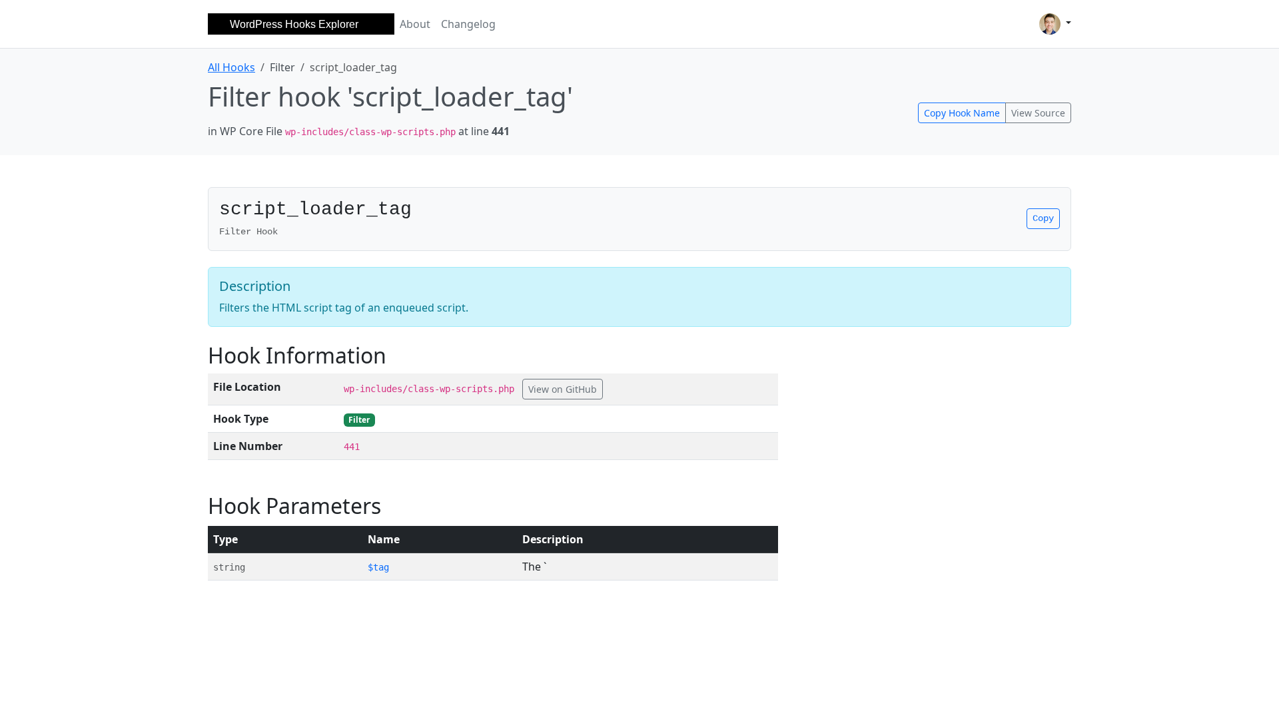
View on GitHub (562, 389)
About (415, 24)
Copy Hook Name (962, 113)
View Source (1038, 113)
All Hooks (231, 67)
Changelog (468, 24)
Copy (1043, 218)
